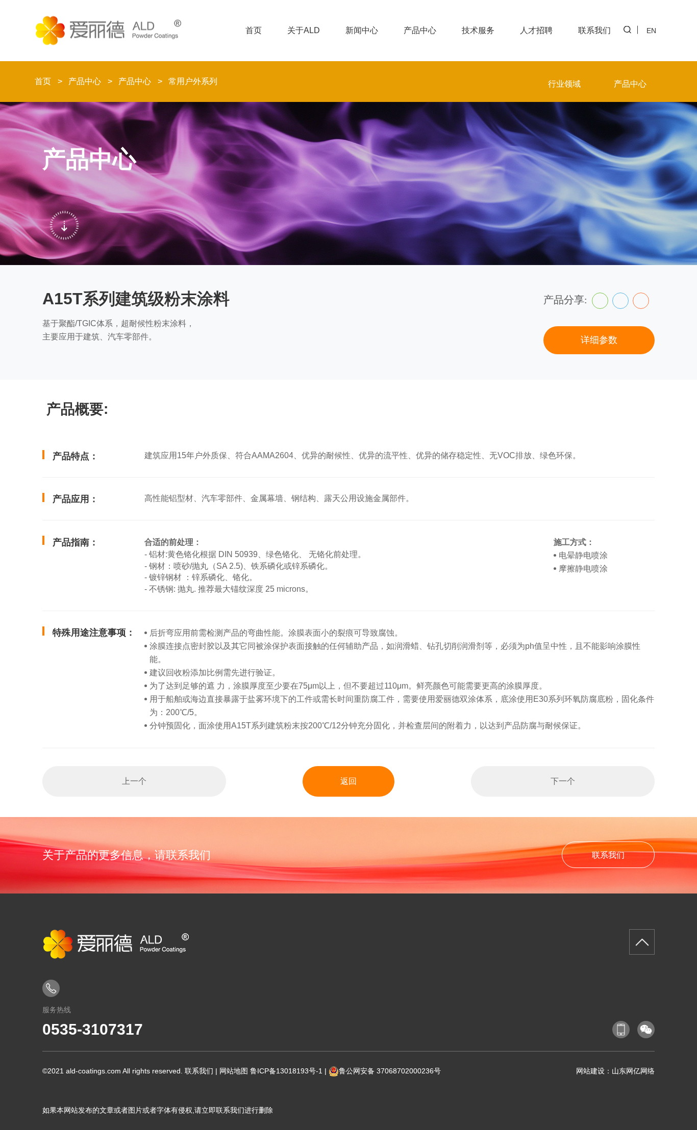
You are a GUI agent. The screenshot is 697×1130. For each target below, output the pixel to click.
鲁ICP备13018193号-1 (286, 1071)
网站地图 (233, 1071)
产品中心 (420, 30)
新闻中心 (361, 30)
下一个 (563, 781)
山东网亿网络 (633, 1071)
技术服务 (478, 30)
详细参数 (599, 340)
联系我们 (594, 30)
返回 (348, 781)
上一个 (134, 781)
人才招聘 (536, 30)
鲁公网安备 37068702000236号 (390, 1071)
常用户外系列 (192, 81)
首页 (253, 30)
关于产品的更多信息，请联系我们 (126, 855)
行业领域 (564, 84)
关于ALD (303, 30)
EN (651, 31)
